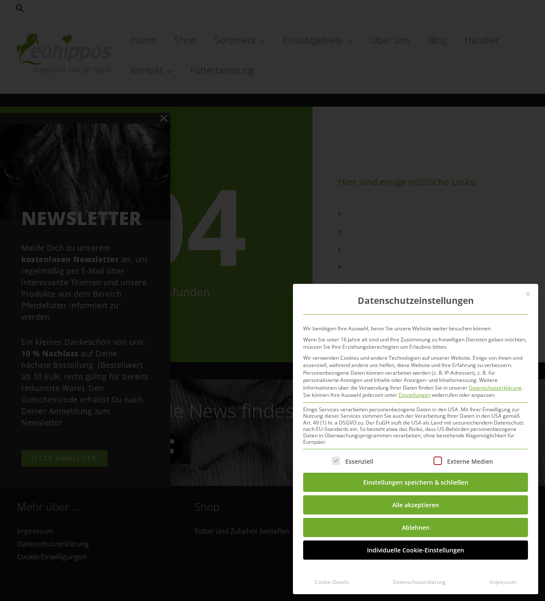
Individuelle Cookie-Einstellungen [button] (415, 550)
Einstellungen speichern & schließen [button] (415, 482)
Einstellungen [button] (414, 395)
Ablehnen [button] (416, 527)
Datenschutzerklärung (495, 387)
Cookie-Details (332, 582)
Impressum (503, 582)
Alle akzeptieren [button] (415, 505)
